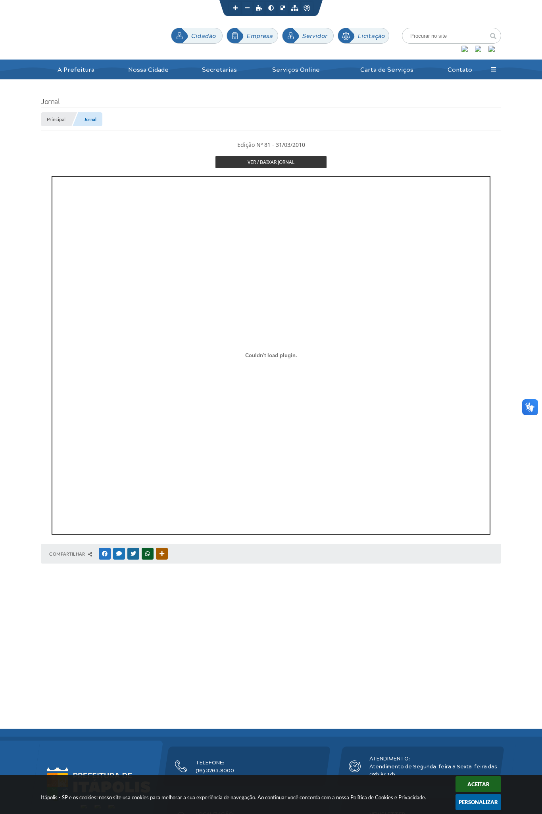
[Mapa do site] (295, 8)
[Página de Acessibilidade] (307, 8)
